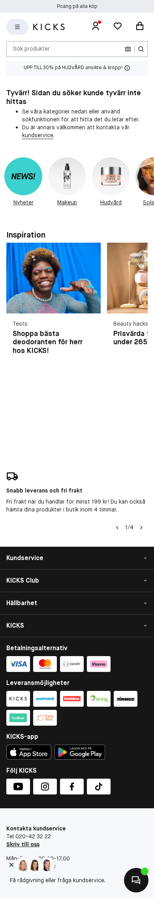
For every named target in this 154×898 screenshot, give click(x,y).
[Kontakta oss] (136, 880)
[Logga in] (95, 27)
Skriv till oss (22, 844)
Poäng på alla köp (77, 6)
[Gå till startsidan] (49, 27)
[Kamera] (128, 49)
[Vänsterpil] (117, 527)
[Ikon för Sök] (141, 49)
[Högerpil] (141, 527)
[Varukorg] (140, 27)
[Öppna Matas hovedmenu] (17, 27)
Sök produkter (31, 48)
